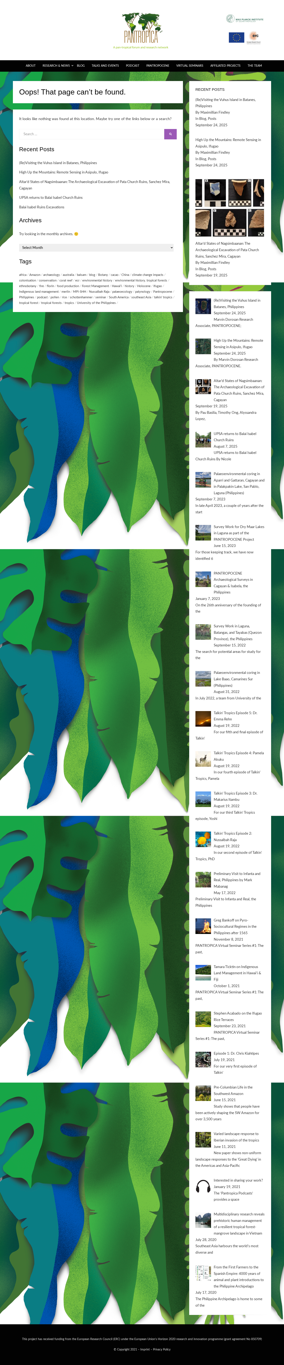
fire (41, 286)
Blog (81, 65)
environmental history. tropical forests (141, 280)
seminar (100, 297)
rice (64, 297)
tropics (69, 303)
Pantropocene (162, 291)
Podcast (132, 65)
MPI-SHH (79, 291)
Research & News (56, 65)
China (125, 274)
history (129, 286)
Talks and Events (105, 65)
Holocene (144, 286)
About (31, 65)
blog (92, 274)
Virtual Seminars (189, 65)
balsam (81, 274)
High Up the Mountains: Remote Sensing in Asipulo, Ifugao (63, 172)
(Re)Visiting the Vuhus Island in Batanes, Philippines (58, 163)
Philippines (26, 297)
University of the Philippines (96, 303)
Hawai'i (117, 286)
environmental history (97, 280)
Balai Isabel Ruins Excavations (41, 207)
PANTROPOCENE (157, 65)
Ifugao (157, 286)
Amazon (34, 274)
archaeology (51, 274)
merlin (66, 291)
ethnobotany (27, 286)
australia (68, 274)
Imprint (145, 1349)
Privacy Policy (161, 1349)
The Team (255, 65)
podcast (42, 297)
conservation (48, 280)
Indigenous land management (39, 291)
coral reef (65, 280)
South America (118, 297)
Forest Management (95, 286)
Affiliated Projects (225, 65)
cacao (115, 274)
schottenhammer (81, 297)
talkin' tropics (163, 297)
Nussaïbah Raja (99, 291)
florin (50, 286)
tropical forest (28, 303)
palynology (142, 291)
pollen (55, 297)
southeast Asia (141, 297)
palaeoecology (122, 291)
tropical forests (51, 303)
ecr (77, 280)
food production (68, 286)
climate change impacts (147, 274)
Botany (103, 274)
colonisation (27, 280)
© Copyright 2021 (125, 1349)
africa (22, 274)
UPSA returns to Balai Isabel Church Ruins (51, 197)
